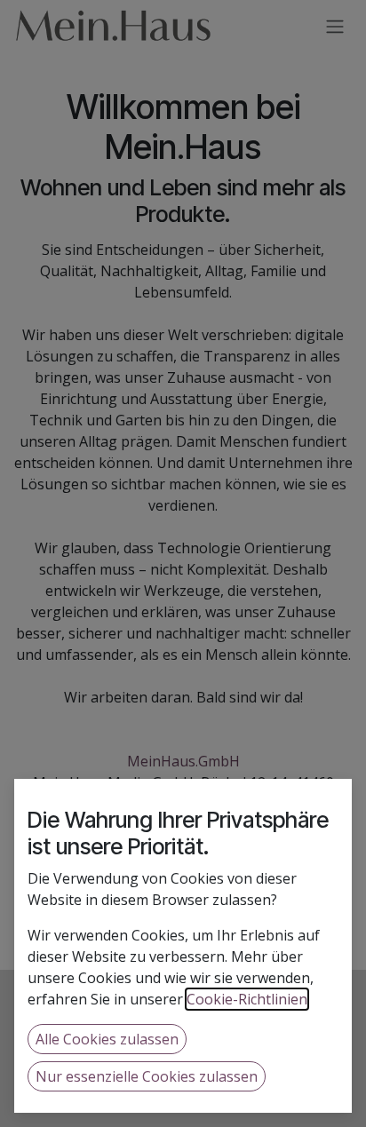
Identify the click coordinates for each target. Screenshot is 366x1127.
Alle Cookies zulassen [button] (107, 1039)
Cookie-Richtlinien (247, 999)
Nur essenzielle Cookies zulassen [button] (147, 1076)
